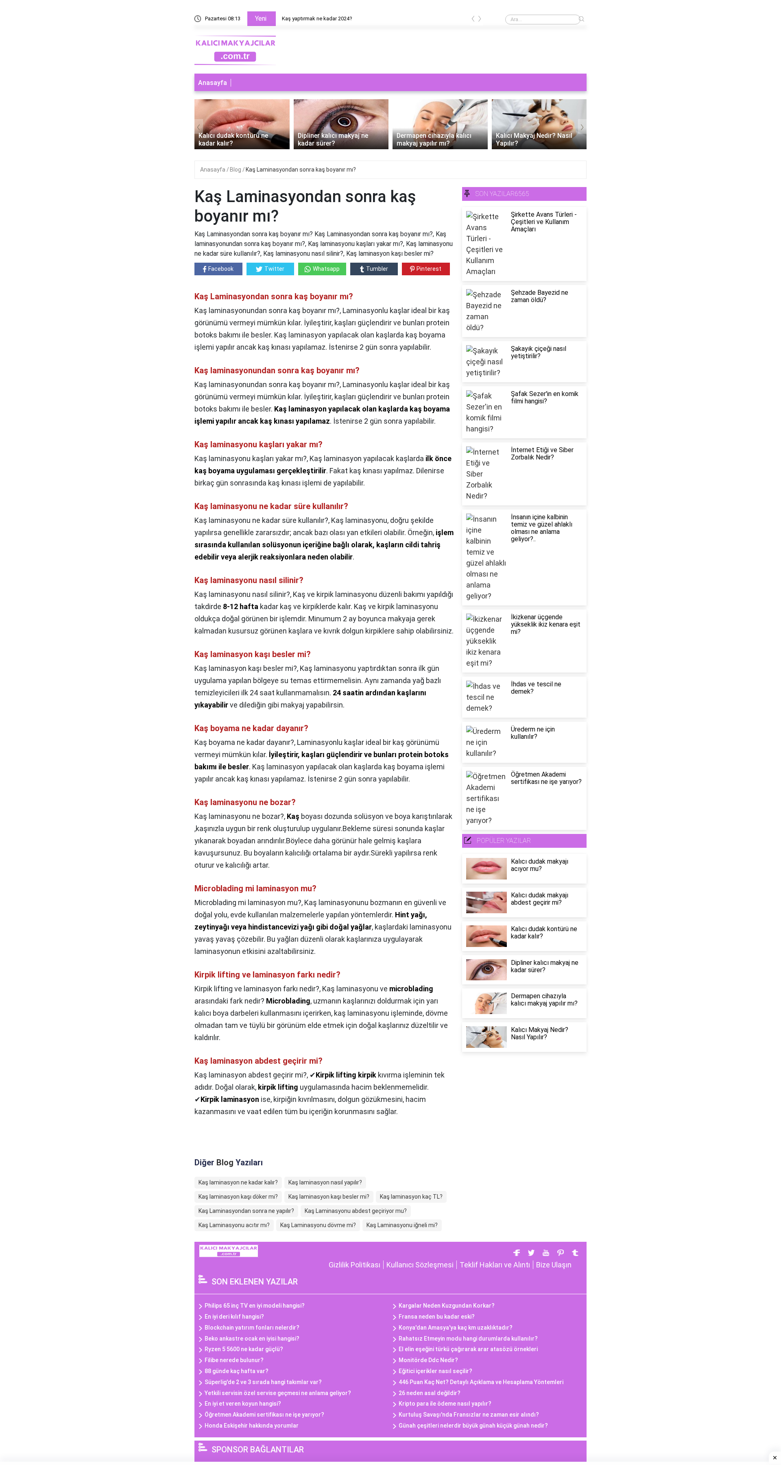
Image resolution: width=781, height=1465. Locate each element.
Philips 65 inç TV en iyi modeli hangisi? (255, 1305)
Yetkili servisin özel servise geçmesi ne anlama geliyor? (278, 1393)
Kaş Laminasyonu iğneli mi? (402, 1225)
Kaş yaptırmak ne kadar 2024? (317, 18)
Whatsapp (326, 269)
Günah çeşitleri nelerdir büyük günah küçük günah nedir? (473, 1425)
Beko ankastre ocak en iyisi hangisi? (252, 1338)
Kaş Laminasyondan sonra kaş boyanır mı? (301, 169)
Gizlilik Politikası (354, 1264)
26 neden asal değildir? (429, 1393)
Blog (236, 169)
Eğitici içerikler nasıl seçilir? (435, 1371)
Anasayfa (212, 83)
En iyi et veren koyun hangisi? (243, 1403)
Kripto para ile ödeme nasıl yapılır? (445, 1403)
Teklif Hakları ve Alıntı (495, 1264)
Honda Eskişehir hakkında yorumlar (252, 1425)
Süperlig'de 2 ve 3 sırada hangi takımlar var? (263, 1382)
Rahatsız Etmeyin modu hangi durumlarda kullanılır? (468, 1338)
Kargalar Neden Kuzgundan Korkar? (447, 1305)
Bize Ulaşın (554, 1264)
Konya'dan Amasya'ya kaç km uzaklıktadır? (456, 1327)
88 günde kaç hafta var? (236, 1371)
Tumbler (377, 269)
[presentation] (473, 20)
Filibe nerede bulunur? (234, 1360)
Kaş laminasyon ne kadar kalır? (238, 1182)
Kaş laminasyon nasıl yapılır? (325, 1182)
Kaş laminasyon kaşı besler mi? (328, 1196)
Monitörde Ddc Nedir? (428, 1360)
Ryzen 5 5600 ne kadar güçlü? (244, 1349)
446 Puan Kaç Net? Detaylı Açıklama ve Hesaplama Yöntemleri (481, 1382)
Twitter (274, 269)
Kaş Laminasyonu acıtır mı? (234, 1225)
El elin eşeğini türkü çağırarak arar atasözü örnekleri (468, 1349)
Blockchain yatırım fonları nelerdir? (252, 1327)
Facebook (220, 269)
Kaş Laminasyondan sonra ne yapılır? (246, 1211)
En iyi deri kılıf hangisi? (234, 1316)
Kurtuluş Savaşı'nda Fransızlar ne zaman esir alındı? (469, 1414)
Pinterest (429, 269)
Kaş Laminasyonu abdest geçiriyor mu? (356, 1211)
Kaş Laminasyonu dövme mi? (318, 1225)
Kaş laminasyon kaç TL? (411, 1196)
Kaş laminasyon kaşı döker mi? (238, 1196)
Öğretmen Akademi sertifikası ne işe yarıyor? (264, 1414)
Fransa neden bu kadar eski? (437, 1316)
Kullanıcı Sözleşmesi (420, 1264)
